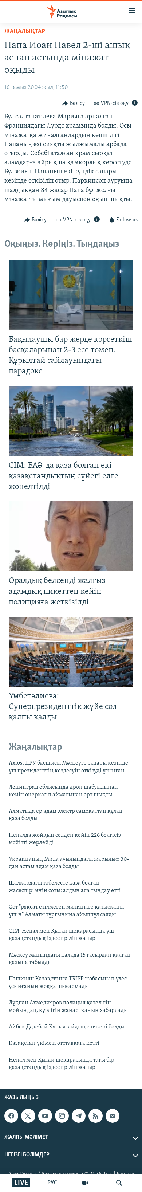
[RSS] (95, 1116)
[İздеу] (119, 1183)
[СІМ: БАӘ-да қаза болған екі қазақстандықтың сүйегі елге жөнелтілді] (71, 421)
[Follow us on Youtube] (45, 1116)
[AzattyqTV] (85, 1183)
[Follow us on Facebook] (11, 1116)
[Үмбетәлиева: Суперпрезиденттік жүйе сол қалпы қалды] (71, 652)
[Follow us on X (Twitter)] (28, 1116)
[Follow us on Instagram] (62, 1116)
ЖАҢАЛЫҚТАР (24, 31)
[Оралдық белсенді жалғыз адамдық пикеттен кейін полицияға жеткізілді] (71, 536)
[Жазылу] (112, 1116)
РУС (52, 1183)
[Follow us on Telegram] (79, 1116)
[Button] (73, 103)
